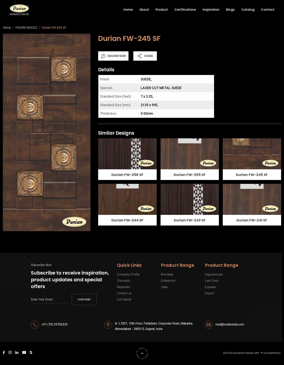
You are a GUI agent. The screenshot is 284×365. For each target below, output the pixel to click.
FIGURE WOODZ (26, 27)
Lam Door (212, 280)
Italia (164, 287)
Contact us (124, 293)
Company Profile (128, 274)
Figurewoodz (214, 274)
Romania (167, 274)
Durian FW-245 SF (54, 27)
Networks (123, 287)
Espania (210, 287)
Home (7, 27)
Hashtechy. (274, 353)
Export (209, 293)
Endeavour (168, 280)
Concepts (123, 280)
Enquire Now (117, 56)
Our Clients (124, 299)
